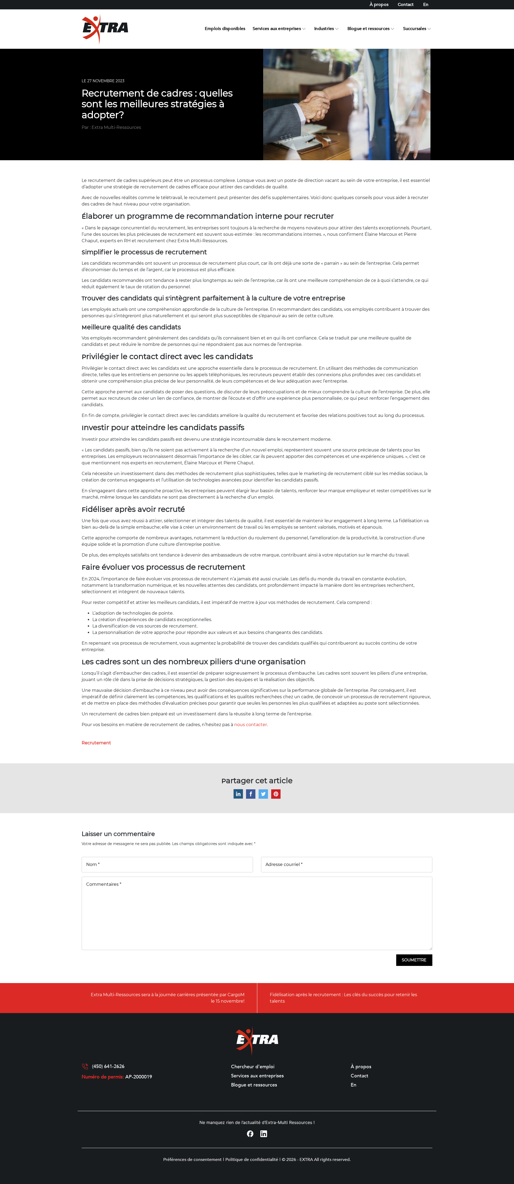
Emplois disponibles (225, 29)
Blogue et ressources (368, 29)
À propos (379, 5)
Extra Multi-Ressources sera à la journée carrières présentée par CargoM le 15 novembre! (167, 998)
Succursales (414, 29)
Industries (324, 29)
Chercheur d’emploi (252, 1067)
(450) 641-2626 (108, 1067)
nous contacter (250, 724)
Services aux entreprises (277, 29)
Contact (406, 5)
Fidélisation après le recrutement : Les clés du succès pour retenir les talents (343, 998)
